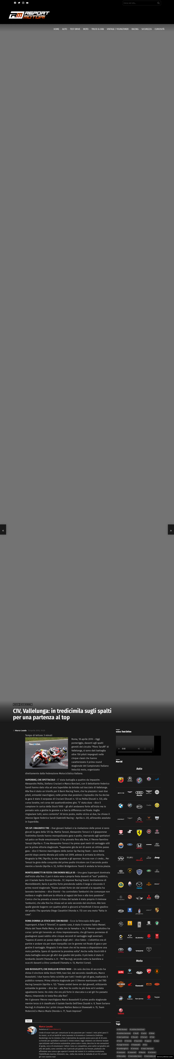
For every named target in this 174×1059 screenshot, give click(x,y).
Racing (135, 29)
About (28, 1021)
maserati (132, 1052)
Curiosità (159, 29)
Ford (120, 1041)
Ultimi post (38, 1021)
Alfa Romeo (122, 1029)
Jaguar (148, 1041)
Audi (136, 1033)
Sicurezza (147, 29)
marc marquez (148, 1048)
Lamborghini (123, 1048)
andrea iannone (124, 1033)
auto (144, 1033)
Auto (64, 29)
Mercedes (121, 1056)
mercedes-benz (136, 1056)
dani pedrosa (123, 1037)
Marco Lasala (46, 1026)
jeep (157, 1041)
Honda (128, 1041)
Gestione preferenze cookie (165, 1057)
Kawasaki (136, 1045)
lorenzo (135, 1048)
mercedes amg (151, 1056)
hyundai (139, 1041)
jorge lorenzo (123, 1045)
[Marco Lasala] (32, 1033)
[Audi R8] (3, 529)
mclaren (153, 1052)
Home (56, 29)
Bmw (152, 1033)
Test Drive (75, 29)
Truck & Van (97, 29)
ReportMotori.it (55, 1029)
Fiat (152, 1037)
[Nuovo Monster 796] (171, 529)
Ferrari (144, 1037)
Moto (85, 29)
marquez (121, 1052)
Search (158, 3)
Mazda (142, 1052)
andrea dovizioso (137, 1029)
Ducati (135, 1037)
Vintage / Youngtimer (118, 29)
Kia (145, 1045)
